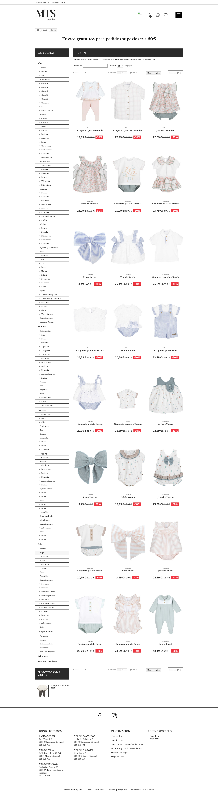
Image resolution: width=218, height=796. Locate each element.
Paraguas (43, 636)
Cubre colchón (48, 603)
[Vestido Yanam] (166, 394)
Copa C (44, 91)
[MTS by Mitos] (45, 15)
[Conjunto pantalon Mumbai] (128, 100)
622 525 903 (44, 745)
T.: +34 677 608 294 (42, 2)
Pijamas (43, 382)
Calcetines (44, 201)
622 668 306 (79, 759)
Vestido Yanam (165, 423)
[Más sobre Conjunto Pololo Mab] (42, 691)
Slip (43, 335)
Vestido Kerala (127, 276)
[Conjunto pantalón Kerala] (166, 247)
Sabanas (45, 584)
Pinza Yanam (90, 496)
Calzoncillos (45, 331)
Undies (44, 72)
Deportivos (46, 205)
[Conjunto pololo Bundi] (90, 614)
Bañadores (46, 397)
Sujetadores (44, 79)
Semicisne (45, 450)
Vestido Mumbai (90, 202)
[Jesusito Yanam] (166, 467)
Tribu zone (43, 656)
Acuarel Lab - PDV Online (142, 790)
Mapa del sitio (118, 756)
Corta (43, 310)
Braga (44, 267)
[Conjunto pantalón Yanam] (128, 394)
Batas (41, 251)
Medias (42, 224)
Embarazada (46, 150)
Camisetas (44, 169)
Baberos (45, 615)
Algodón (45, 138)
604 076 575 (44, 776)
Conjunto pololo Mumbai (127, 202)
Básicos (44, 208)
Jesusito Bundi (165, 569)
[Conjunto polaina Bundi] (90, 100)
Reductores (44, 162)
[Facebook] (101, 716)
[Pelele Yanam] (128, 467)
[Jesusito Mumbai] (166, 100)
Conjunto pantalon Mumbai (127, 129)
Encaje (44, 130)
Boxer (44, 339)
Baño (41, 259)
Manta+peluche (48, 596)
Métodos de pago (119, 752)
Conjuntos (44, 426)
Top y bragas (47, 314)
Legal (89, 790)
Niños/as (42, 410)
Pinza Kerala (90, 276)
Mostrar (113, 66)
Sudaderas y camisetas (51, 298)
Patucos (44, 611)
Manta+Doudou (48, 592)
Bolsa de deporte (47, 652)
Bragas (42, 126)
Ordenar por (78, 66)
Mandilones (44, 520)
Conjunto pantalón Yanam (128, 423)
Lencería (43, 68)
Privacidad (99, 790)
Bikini (44, 275)
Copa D (44, 95)
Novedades (116, 736)
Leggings (43, 189)
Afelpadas (45, 351)
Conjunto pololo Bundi (90, 643)
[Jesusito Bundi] (166, 541)
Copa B (44, 83)
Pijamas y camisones (48, 248)
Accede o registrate (154, 737)
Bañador (45, 283)
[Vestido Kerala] (128, 247)
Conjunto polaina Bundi (90, 129)
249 (42, 75)
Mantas (44, 588)
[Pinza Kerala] (90, 247)
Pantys (44, 228)
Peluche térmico (48, 607)
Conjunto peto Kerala (165, 349)
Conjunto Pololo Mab (60, 686)
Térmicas (45, 181)
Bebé (40, 544)
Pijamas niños (45, 489)
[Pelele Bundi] (166, 614)
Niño (43, 446)
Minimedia (46, 236)
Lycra (43, 142)
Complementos (46, 318)
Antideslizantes (48, 216)
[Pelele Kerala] (128, 320)
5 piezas (44, 619)
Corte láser (46, 146)
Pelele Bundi (165, 643)
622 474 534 (79, 745)
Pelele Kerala (128, 349)
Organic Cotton (46, 322)
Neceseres (44, 648)
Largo (44, 306)
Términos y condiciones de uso (126, 748)
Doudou (45, 600)
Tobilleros (46, 240)
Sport (42, 291)
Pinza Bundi (127, 569)
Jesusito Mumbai (165, 129)
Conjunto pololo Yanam (90, 569)
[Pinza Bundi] (128, 541)
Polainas (43, 560)
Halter (44, 271)
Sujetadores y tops (49, 295)
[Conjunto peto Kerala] (166, 320)
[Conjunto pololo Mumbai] (128, 174)
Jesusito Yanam (166, 496)
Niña (43, 442)
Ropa (43, 287)
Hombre (42, 326)
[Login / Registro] (157, 15)
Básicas (44, 134)
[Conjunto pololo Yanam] (90, 541)
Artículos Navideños (48, 661)
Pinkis (44, 220)
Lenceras (45, 177)
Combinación (45, 158)
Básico (44, 193)
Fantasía (45, 154)
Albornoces (46, 528)
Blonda (44, 232)
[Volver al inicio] (37, 30)
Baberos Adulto (46, 644)
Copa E (44, 99)
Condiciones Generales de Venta (127, 744)
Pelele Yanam (128, 496)
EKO (43, 107)
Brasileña (45, 279)
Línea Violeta (47, 111)
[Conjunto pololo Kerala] (90, 394)
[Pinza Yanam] (90, 467)
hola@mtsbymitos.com (58, 2)
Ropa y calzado (46, 516)
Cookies (111, 790)
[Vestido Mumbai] (90, 174)
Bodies (42, 115)
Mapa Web (122, 790)
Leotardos (44, 457)
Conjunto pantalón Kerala (165, 276)
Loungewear (45, 165)
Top (43, 263)
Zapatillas (43, 255)
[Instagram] (115, 716)
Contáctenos (117, 740)
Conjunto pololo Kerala (89, 423)
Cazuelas (45, 103)
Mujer (41, 63)
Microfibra (46, 185)
